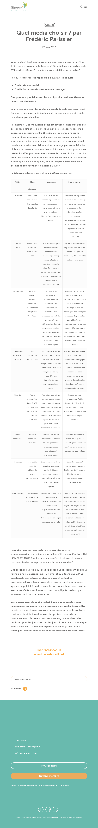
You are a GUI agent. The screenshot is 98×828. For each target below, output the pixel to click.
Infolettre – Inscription (27, 746)
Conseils (49, 24)
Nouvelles (20, 740)
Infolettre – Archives (26, 753)
